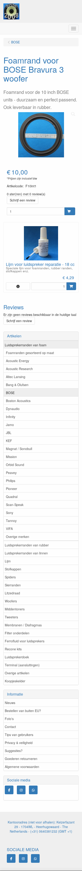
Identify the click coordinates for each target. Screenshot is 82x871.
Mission (11, 456)
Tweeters (11, 617)
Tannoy (11, 520)
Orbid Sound (15, 464)
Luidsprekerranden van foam (25, 345)
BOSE (10, 392)
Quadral (12, 496)
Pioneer (11, 488)
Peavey (11, 472)
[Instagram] (21, 790)
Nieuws (10, 702)
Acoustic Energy (17, 360)
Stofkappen (13, 569)
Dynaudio (13, 408)
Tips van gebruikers (19, 734)
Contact (10, 726)
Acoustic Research (19, 368)
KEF (9, 440)
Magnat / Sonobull (19, 448)
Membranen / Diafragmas (23, 625)
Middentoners (15, 609)
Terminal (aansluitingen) (22, 665)
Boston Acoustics (18, 400)
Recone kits (13, 649)
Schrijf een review (22, 200)
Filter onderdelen (17, 633)
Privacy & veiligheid (19, 742)
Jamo (10, 424)
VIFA (9, 528)
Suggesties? (14, 750)
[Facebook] (9, 790)
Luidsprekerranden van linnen (26, 553)
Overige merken (17, 536)
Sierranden (13, 585)
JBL (8, 432)
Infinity (10, 416)
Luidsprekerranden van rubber (27, 545)
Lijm (8, 561)
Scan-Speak (14, 504)
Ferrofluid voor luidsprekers (24, 641)
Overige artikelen (17, 673)
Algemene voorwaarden (22, 766)
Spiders (10, 577)
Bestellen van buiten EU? (23, 710)
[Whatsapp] (33, 790)
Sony (9, 512)
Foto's (9, 718)
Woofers (11, 601)
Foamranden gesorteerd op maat (30, 352)
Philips (10, 480)
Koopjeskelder (15, 681)
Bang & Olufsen (17, 384)
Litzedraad (12, 593)
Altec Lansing (15, 376)
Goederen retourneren (21, 758)
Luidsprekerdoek (17, 657)
